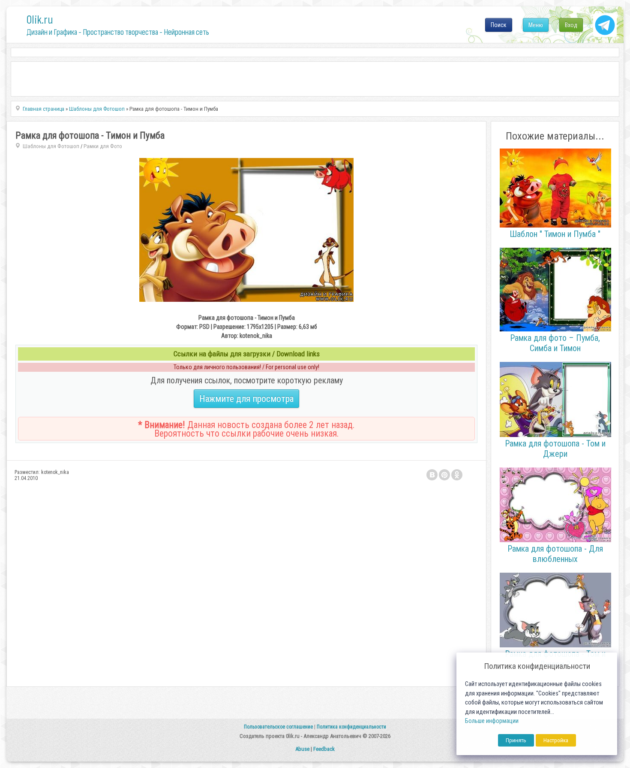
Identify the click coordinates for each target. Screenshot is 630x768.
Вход (571, 24)
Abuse (302, 749)
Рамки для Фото (103, 146)
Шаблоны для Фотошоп (51, 146)
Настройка (555, 740)
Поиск (499, 24)
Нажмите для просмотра (246, 398)
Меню (535, 24)
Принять (516, 740)
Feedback (324, 749)
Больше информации (492, 721)
